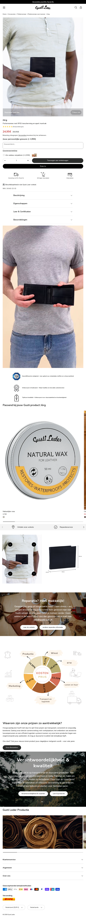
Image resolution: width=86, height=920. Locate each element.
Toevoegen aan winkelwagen (57, 160)
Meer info (77, 112)
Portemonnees (21, 14)
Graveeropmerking (10, 150)
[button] (80, 7)
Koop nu (43, 166)
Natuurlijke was (9, 511)
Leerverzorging (43, 790)
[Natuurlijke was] (43, 460)
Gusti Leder (11, 914)
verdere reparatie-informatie (53, 627)
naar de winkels (29, 627)
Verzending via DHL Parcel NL (43, 2)
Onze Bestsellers (12, 747)
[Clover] (85, 517)
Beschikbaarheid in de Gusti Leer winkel (20, 184)
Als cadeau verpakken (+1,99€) (17, 155)
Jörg (48, 14)
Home (4, 14)
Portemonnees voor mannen (36, 14)
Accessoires (12, 14)
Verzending (22, 135)
